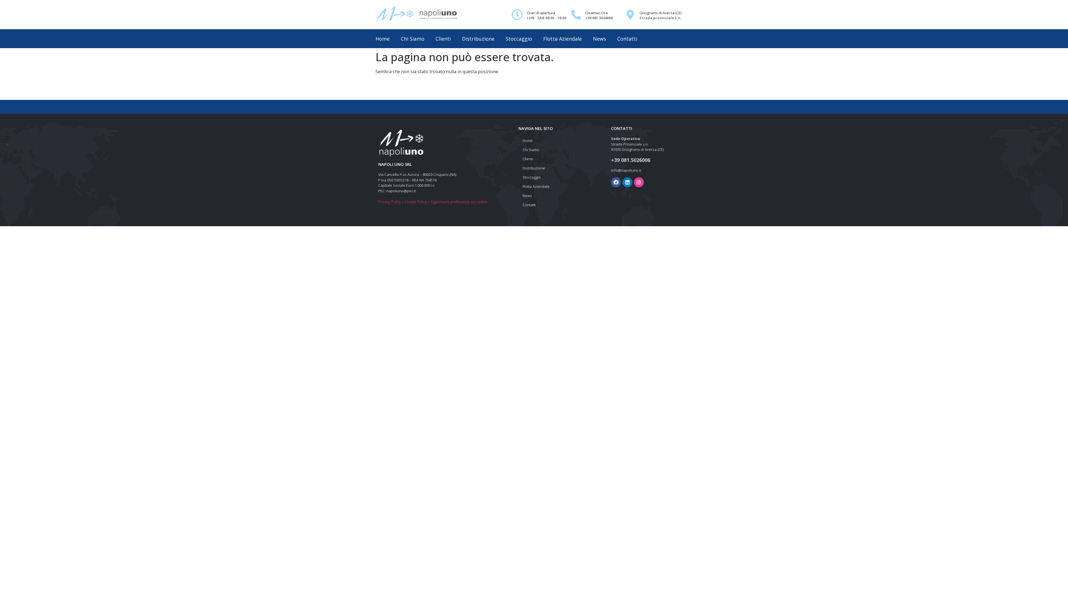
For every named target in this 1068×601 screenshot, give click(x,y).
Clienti (443, 38)
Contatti (627, 38)
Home (382, 38)
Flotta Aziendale (562, 38)
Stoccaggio (519, 38)
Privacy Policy (389, 201)
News (599, 38)
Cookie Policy (416, 201)
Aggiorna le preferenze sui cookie (459, 201)
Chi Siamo (412, 38)
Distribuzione (478, 38)
